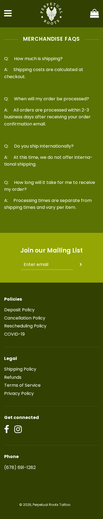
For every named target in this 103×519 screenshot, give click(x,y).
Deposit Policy (19, 310)
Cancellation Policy (24, 318)
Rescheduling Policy (25, 326)
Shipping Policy (20, 369)
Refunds (12, 377)
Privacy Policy (19, 393)
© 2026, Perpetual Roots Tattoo (44, 504)
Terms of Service (22, 385)
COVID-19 (14, 334)
